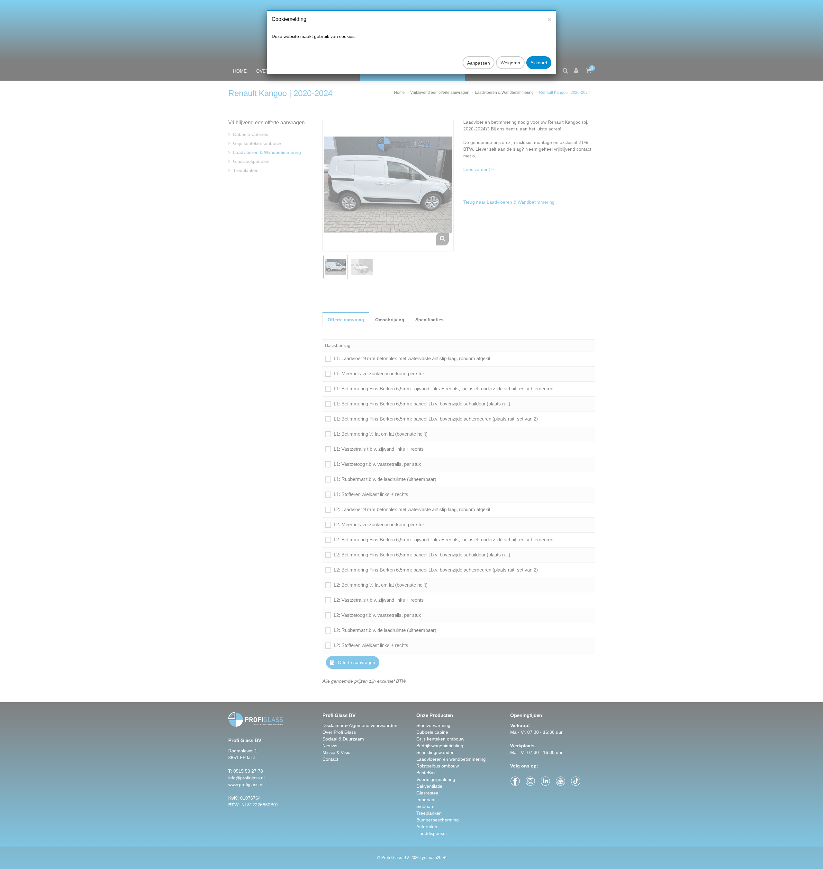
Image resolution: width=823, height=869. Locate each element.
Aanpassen (478, 63)
